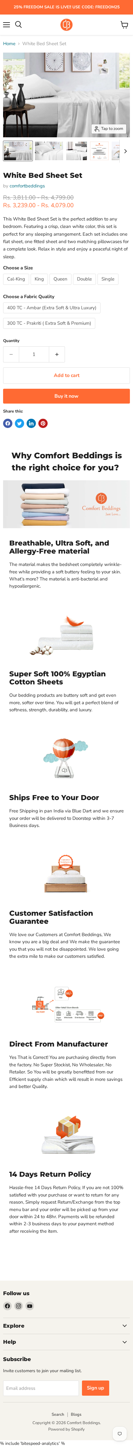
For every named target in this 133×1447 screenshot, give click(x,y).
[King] (40, 286)
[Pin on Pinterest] (43, 423)
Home (9, 43)
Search (58, 1414)
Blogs (76, 1414)
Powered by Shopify (66, 1429)
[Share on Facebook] (7, 423)
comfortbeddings (27, 186)
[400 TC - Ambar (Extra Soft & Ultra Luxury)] (52, 315)
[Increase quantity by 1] (57, 354)
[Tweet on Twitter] (19, 423)
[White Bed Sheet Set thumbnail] (99, 151)
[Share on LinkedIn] (31, 423)
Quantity (11, 341)
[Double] (85, 286)
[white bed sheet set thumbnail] (17, 151)
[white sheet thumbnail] (77, 151)
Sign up (95, 1388)
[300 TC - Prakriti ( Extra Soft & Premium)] (50, 330)
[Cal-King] (17, 286)
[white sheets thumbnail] (48, 151)
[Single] (108, 286)
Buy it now (66, 396)
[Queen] (61, 286)
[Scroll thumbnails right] (124, 151)
